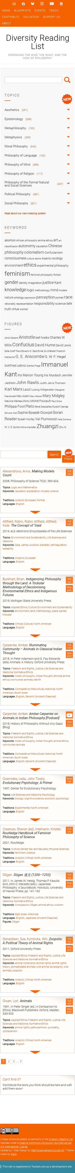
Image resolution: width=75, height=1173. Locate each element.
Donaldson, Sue (14, 939)
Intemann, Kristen (48, 829)
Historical (50, 689)
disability (47, 258)
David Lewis (63, 345)
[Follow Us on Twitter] (32, 3)
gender (11, 282)
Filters (68, 459)
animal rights (43, 963)
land (32, 611)
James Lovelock (30, 545)
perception (45, 297)
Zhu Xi (62, 427)
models (45, 491)
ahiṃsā (58, 676)
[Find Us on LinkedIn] (61, 3)
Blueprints (22, 10)
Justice (39, 668)
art (55, 240)
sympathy (53, 1027)
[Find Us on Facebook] (23, 3)
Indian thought (44, 676)
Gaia (17, 545)
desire (38, 258)
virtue (15, 309)
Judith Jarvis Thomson (53, 383)
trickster (7, 614)
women (24, 309)
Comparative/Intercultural (29, 689)
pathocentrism (39, 1027)
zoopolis (17, 970)
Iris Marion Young (30, 375)
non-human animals (21, 679)
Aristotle (27, 337)
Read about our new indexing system (25, 213)
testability (8, 548)
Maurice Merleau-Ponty (17, 401)
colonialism (34, 252)
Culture (32, 607)
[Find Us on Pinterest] (52, 3)
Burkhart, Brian (13, 579)
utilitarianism (10, 1031)
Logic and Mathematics (24, 487)
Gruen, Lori (10, 1001)
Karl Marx (13, 389)
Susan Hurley (26, 419)
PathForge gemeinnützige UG (47, 1150)
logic (30, 290)
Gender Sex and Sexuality (34, 849)
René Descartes (43, 406)
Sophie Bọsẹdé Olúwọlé (35, 413)
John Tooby (36, 779)
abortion (10, 240)
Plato (29, 406)
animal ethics (61, 741)
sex (69, 303)
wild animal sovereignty (49, 966)
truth (8, 309)
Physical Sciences (59, 849)
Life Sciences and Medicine (26, 794)
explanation (33, 491)
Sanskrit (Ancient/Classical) (40, 696)
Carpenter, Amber (15, 645)
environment (22, 611)
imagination (35, 282)
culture (30, 258)
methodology (43, 611)
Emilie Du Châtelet (47, 351)
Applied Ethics (19, 607)
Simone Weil (11, 413)
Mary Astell (22, 396)
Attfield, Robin (13, 521)
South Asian (21, 692)
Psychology (48, 794)
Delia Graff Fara (13, 351)
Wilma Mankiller (28, 427)
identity (23, 282)
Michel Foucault (40, 401)
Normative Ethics (23, 672)
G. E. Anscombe (29, 356)
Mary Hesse (35, 396)
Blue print (69, 588)
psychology (62, 798)
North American (42, 623)
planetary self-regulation (53, 545)
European (30, 500)
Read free (69, 780)
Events (40, 10)
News (6, 10)
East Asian (21, 914)
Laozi (27, 389)
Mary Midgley (53, 395)
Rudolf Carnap (60, 406)
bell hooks (42, 337)
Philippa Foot (15, 406)
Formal (41, 500)
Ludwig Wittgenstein (42, 389)
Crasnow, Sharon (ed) (18, 829)
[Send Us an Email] (14, 3)
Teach (53, 10)
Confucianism (53, 252)
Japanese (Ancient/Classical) (41, 918)
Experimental (22, 807)
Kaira (13, 1154)
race (68, 297)
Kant (57, 283)
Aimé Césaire (11, 338)
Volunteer (31, 17)
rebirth (37, 679)
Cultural (28, 623)
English (20, 504)
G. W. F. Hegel (55, 357)
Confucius (23, 345)
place (55, 611)
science (54, 491)
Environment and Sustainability (28, 537)
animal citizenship (25, 963)
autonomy (27, 246)
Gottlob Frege (33, 366)
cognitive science (34, 798)
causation (20, 491)
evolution (50, 798)
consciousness (15, 258)
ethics (30, 265)
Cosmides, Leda (14, 779)
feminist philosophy (42, 274)
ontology (19, 297)
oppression (30, 297)
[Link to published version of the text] (69, 714)
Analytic (19, 500)
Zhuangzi (48, 426)
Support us (51, 17)
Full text (69, 472)
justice (48, 282)
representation (24, 303)
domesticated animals (23, 966)
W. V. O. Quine (12, 427)
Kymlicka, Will (37, 939)
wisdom (58, 905)
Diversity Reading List (37, 42)
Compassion (22, 905)
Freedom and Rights (22, 668)
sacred (62, 611)
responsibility (44, 303)
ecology (57, 258)
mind (54, 290)
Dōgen (7, 875)
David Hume (45, 345)
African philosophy (26, 240)
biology (19, 798)
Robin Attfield (34, 521)
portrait (59, 297)
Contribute (10, 17)
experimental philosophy (53, 265)
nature (9, 297)
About (6, 23)
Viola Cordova (64, 419)
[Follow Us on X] (42, 3)
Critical (19, 623)
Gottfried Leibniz (15, 365)
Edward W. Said (29, 351)
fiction (57, 274)
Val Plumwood (46, 419)
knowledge (15, 289)
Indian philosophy (25, 676)
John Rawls (27, 382)
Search (67, 80)
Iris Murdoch (52, 375)
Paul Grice (56, 401)
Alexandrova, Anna (16, 471)
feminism (20, 852)
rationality (10, 303)
